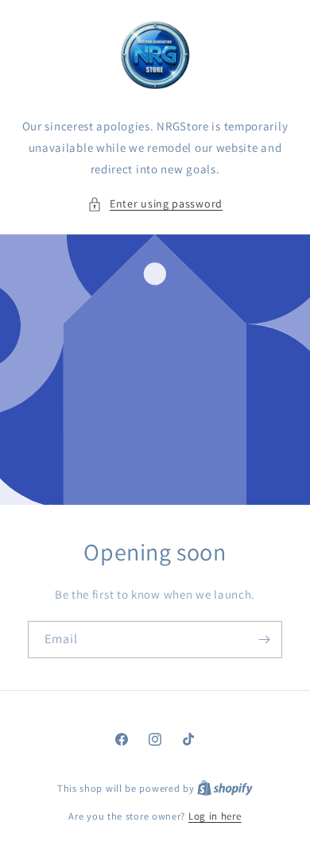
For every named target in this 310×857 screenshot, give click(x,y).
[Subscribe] (263, 639)
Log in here (215, 816)
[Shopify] (225, 788)
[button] (155, 204)
